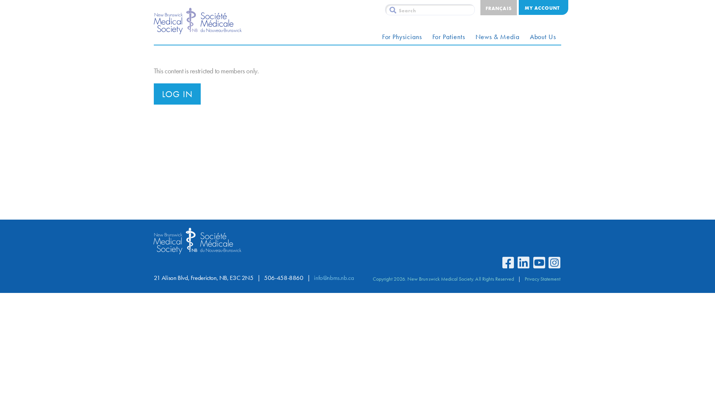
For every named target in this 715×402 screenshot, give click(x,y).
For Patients (448, 37)
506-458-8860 (283, 277)
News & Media (497, 37)
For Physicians (402, 37)
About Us (543, 37)
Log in (177, 94)
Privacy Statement (542, 279)
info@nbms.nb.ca (334, 277)
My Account (542, 8)
